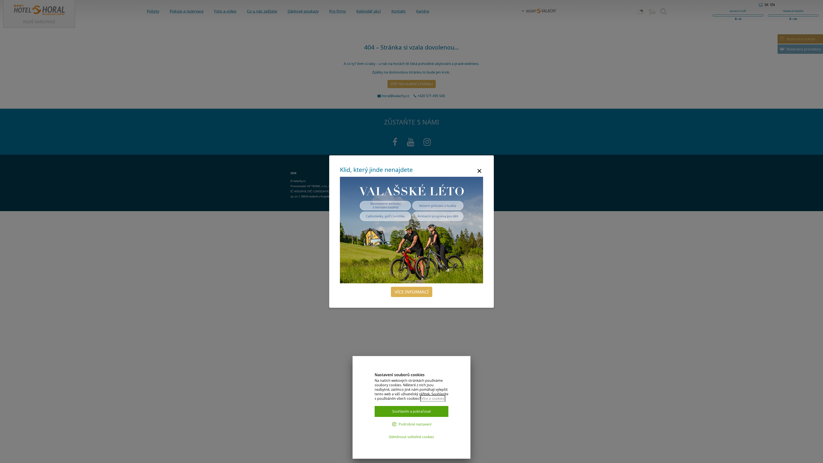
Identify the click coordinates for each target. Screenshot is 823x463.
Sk (766, 4)
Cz (761, 4)
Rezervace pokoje (801, 39)
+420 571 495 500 (431, 95)
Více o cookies (432, 398)
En (772, 4)
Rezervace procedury (804, 49)
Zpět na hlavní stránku (411, 84)
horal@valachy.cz (395, 95)
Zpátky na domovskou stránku (397, 72)
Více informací (412, 292)
